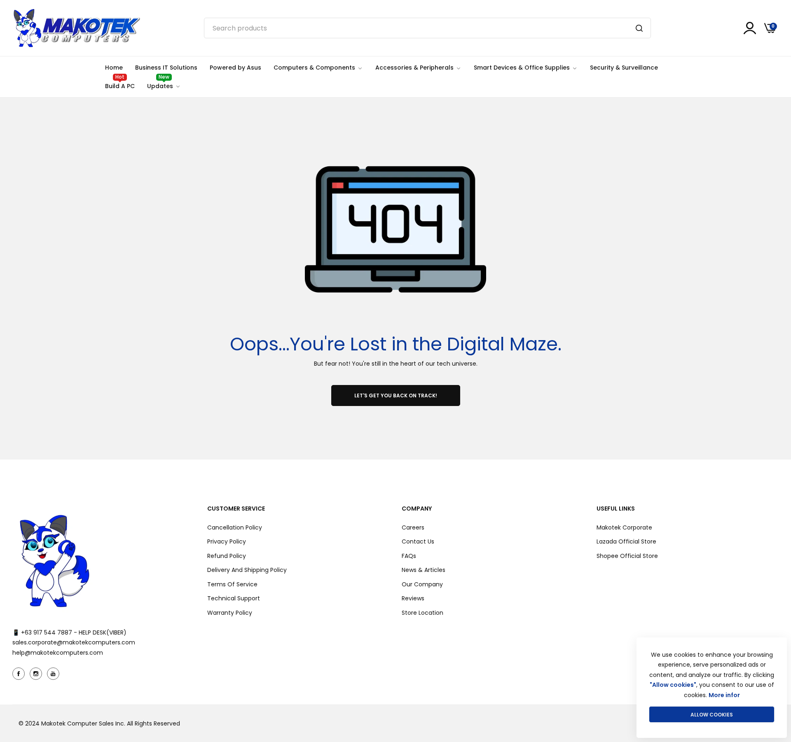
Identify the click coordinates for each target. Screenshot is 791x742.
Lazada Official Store (626, 541)
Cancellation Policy (234, 527)
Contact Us (418, 541)
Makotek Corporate (624, 527)
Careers (413, 527)
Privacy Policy (226, 541)
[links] (19, 673)
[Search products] (639, 28)
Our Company (422, 584)
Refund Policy (226, 556)
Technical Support (233, 598)
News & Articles (423, 570)
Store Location (422, 613)
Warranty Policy (229, 613)
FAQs (409, 556)
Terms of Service (232, 584)
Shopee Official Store (627, 556)
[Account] (750, 28)
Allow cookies (711, 714)
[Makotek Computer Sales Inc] (76, 28)
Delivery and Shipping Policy (247, 570)
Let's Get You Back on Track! (395, 395)
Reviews (413, 598)
